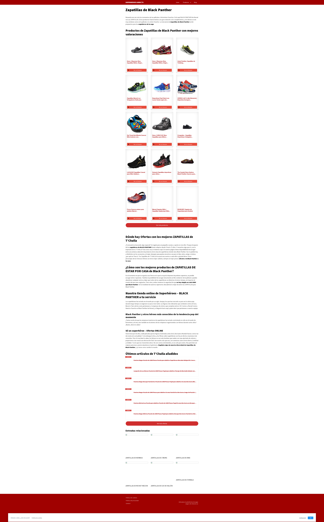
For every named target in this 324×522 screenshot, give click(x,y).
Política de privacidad (132, 500)
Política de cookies (131, 497)
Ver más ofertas (162, 423)
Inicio (177, 2)
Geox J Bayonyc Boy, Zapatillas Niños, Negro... (135, 62)
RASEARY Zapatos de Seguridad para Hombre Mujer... (185, 210)
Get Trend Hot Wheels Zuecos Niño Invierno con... (136, 136)
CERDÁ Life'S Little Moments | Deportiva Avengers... (187, 99)
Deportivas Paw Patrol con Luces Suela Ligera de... (160, 99)
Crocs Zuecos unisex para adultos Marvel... (135, 210)
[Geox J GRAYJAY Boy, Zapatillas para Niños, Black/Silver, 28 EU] (162, 124)
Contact (128, 503)
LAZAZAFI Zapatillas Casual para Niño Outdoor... (136, 173)
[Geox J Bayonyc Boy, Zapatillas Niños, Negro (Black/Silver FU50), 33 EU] (137, 50)
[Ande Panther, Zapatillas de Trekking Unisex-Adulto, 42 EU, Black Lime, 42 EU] (187, 50)
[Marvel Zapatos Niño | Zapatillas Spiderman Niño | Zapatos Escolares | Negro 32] (162, 198)
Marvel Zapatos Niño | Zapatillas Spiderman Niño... (161, 210)
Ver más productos (162, 225)
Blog (195, 2)
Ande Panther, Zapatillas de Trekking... (186, 62)
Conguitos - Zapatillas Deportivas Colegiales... (185, 136)
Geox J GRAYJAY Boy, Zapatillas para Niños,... (159, 136)
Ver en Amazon (138, 70)
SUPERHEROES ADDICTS (134, 2)
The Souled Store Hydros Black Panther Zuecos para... (187, 173)
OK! (310, 518)
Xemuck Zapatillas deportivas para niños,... (161, 173)
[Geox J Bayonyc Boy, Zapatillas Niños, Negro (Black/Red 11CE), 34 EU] (162, 50)
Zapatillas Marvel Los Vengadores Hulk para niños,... (134, 99)
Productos (186, 2)
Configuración (302, 518)
